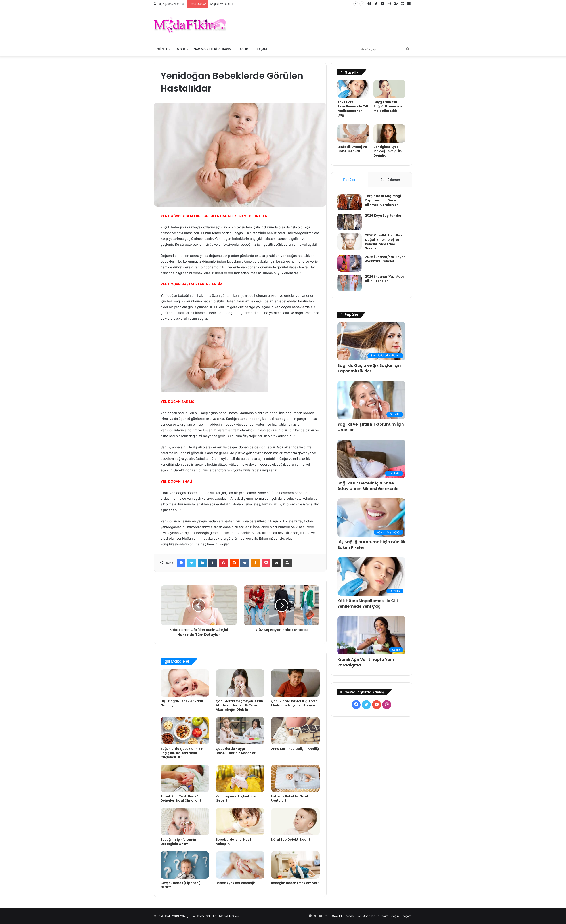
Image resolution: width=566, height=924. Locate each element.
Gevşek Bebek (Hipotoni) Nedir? (181, 885)
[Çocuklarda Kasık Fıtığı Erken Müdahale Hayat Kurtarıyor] (295, 683)
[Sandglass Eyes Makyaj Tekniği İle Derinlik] (389, 133)
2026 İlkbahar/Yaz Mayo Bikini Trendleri (384, 278)
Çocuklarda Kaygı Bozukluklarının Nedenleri (236, 750)
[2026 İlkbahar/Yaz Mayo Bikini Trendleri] (349, 283)
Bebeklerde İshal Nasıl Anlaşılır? (233, 841)
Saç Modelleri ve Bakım (212, 49)
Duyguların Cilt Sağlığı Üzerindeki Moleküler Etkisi (387, 106)
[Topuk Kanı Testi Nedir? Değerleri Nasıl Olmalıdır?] (185, 778)
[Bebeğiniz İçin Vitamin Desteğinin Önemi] (185, 821)
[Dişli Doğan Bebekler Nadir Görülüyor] (185, 683)
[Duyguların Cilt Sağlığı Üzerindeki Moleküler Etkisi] (389, 89)
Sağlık (243, 49)
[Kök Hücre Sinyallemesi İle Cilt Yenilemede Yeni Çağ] (353, 89)
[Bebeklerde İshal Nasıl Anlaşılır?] (240, 821)
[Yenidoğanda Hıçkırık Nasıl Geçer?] (240, 778)
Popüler (349, 180)
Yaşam (262, 49)
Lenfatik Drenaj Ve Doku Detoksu (352, 149)
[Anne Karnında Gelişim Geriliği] (295, 730)
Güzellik (164, 49)
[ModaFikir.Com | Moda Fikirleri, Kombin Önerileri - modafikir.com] (190, 25)
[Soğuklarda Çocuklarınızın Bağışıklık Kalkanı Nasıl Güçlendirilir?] (185, 730)
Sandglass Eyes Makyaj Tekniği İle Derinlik (387, 151)
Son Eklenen (390, 180)
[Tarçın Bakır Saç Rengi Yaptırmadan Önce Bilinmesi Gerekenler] (349, 202)
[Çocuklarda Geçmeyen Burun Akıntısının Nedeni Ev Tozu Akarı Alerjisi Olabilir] (240, 683)
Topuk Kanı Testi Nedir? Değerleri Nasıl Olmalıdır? (181, 798)
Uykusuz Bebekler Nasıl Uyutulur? (289, 798)
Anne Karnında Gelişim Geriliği (295, 748)
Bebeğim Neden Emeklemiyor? (295, 883)
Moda (181, 49)
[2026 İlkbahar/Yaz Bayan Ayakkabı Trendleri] (349, 263)
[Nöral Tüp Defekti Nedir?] (295, 821)
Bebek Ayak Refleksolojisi (236, 883)
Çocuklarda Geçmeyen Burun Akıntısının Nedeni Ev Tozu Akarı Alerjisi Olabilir (239, 705)
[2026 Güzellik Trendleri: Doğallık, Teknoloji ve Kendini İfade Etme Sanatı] (349, 241)
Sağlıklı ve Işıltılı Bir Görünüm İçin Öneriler (238, 4)
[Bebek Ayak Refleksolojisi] (240, 865)
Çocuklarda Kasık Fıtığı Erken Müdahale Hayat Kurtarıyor (294, 703)
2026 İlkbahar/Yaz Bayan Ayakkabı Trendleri (385, 259)
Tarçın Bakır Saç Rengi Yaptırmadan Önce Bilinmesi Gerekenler (383, 200)
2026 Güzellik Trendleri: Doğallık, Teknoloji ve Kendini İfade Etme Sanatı (384, 242)
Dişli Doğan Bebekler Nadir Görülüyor (182, 703)
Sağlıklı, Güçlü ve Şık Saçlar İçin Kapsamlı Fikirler (369, 368)
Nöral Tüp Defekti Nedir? (290, 839)
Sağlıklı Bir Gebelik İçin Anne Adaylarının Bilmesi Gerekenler (368, 485)
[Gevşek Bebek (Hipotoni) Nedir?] (185, 865)
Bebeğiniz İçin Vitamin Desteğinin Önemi (178, 841)
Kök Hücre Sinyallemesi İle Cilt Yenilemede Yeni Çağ (353, 108)
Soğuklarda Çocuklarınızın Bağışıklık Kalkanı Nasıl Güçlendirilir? (182, 752)
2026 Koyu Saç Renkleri (383, 215)
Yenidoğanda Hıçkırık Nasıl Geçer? (237, 798)
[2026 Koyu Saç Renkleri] (349, 222)
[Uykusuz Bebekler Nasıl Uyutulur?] (295, 778)
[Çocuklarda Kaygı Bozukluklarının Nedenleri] (240, 730)
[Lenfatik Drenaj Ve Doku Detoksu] (353, 133)
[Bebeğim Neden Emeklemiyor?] (295, 865)
